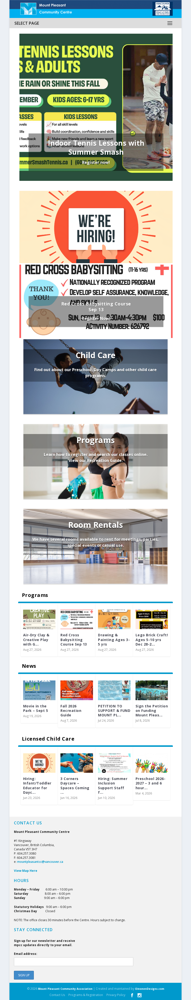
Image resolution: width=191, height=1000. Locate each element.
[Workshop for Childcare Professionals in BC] (76, 763)
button (95, 343)
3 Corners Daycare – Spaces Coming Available (96, 236)
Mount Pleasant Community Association (65, 989)
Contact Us (57, 995)
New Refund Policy (72, 708)
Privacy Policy (115, 995)
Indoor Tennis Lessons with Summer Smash (96, 147)
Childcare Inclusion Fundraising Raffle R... (147, 785)
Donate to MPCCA (107, 708)
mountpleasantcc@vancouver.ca (40, 862)
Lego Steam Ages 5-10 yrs (36, 637)
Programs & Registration (85, 995)
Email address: (25, 954)
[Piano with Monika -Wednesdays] (76, 619)
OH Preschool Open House (35, 779)
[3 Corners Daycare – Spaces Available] (114, 763)
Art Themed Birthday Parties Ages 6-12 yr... (113, 639)
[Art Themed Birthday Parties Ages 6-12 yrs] (114, 619)
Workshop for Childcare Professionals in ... (75, 785)
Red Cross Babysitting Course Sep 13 (96, 307)
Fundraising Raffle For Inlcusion (34, 710)
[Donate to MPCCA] (114, 690)
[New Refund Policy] (76, 690)
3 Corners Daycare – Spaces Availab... (114, 783)
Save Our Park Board (149, 708)
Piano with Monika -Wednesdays (72, 639)
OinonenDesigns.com (149, 989)
